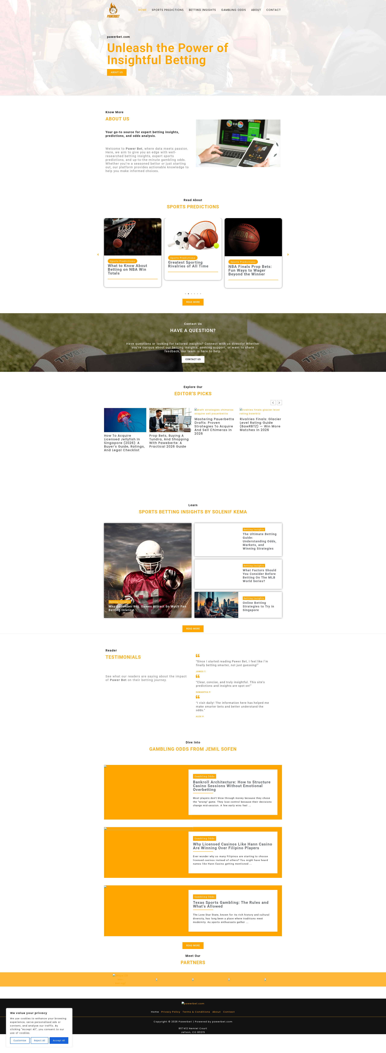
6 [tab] (200, 293)
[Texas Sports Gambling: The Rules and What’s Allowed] (128, 887)
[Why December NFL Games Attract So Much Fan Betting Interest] (147, 570)
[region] (39, 1027)
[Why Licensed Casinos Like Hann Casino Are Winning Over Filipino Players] (148, 851)
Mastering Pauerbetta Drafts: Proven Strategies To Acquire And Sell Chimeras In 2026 (124, 426)
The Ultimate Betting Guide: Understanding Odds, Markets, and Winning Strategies (260, 541)
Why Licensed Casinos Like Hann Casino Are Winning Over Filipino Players (232, 846)
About (216, 1011)
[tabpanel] (133, 249)
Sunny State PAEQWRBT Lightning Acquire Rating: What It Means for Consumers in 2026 (260, 441)
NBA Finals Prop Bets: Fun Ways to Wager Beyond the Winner (190, 270)
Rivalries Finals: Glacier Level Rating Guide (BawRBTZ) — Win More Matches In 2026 (170, 424)
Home (155, 1011)
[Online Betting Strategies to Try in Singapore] (216, 605)
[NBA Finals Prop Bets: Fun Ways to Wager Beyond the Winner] (193, 237)
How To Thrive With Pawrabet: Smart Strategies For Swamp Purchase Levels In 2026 (214, 426)
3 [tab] (191, 293)
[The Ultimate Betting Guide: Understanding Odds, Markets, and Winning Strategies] (216, 539)
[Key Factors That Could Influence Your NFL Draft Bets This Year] (253, 234)
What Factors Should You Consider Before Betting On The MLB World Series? (259, 575)
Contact (229, 1011)
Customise (19, 1040)
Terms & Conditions (196, 1011)
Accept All (59, 1040)
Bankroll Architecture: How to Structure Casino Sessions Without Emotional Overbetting (232, 786)
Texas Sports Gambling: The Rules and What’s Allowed (231, 904)
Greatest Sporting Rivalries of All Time (128, 264)
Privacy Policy (170, 1011)
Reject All (39, 1040)
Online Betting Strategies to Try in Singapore (258, 606)
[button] (98, 254)
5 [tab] (197, 293)
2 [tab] (188, 293)
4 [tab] (194, 293)
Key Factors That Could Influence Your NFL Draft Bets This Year (252, 264)
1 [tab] (185, 293)
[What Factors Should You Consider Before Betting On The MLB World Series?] (216, 574)
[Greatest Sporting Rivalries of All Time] (132, 235)
